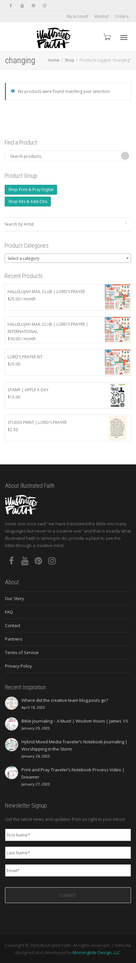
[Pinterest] (33, 5)
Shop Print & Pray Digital (30, 189)
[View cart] (106, 36)
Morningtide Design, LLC (96, 952)
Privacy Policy (18, 666)
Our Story (14, 598)
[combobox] (68, 258)
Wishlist (101, 16)
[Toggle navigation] (124, 37)
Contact (12, 625)
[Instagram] (44, 5)
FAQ (9, 612)
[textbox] (68, 258)
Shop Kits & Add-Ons (27, 201)
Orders (121, 16)
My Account (77, 16)
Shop (69, 60)
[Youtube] (22, 5)
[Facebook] (10, 5)
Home (53, 60)
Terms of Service (22, 652)
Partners (13, 639)
